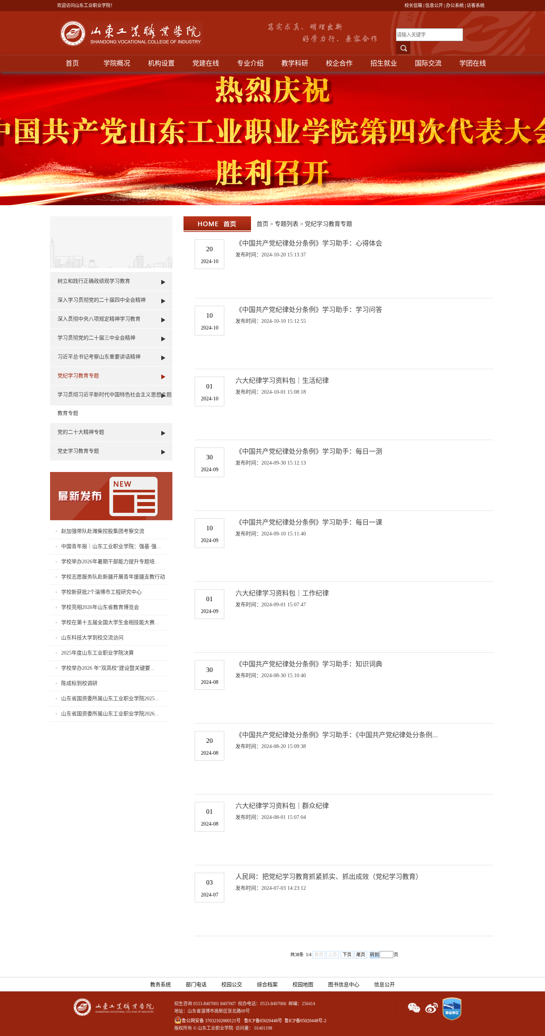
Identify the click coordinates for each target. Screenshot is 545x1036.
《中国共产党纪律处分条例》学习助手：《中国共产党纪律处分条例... (336, 735)
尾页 (360, 954)
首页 (72, 63)
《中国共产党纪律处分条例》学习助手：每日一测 (308, 451)
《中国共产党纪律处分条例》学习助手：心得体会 (308, 243)
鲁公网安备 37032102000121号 (211, 1020)
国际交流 (428, 63)
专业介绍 (250, 63)
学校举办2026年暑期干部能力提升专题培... (110, 561)
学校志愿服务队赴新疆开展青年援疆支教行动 (113, 577)
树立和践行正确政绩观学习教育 (93, 281)
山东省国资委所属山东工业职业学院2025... (110, 698)
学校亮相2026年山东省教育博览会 (100, 607)
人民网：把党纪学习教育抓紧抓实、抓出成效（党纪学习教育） (328, 877)
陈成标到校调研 (79, 683)
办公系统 (455, 5)
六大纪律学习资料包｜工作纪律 (282, 593)
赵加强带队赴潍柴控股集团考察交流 (102, 531)
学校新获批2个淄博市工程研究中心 (101, 592)
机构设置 (161, 63)
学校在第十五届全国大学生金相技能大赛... (110, 622)
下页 (347, 954)
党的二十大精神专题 (80, 432)
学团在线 (472, 63)
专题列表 (286, 224)
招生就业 (383, 63)
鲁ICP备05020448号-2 (305, 1020)
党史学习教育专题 (78, 451)
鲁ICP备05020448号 (263, 1020)
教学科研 (294, 63)
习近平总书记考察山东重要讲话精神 (99, 357)
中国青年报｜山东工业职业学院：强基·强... (111, 546)
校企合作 (339, 63)
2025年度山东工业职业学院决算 (97, 653)
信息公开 (434, 5)
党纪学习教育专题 (78, 375)
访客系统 (476, 5)
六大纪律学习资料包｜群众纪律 (282, 806)
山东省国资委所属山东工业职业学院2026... (110, 714)
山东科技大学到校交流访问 (92, 637)
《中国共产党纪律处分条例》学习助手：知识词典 (308, 664)
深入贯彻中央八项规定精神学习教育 (99, 319)
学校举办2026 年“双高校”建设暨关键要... (108, 668)
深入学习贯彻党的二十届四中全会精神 (101, 300)
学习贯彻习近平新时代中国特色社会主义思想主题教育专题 (114, 404)
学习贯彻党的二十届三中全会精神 (96, 338)
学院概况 (116, 63)
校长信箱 (413, 5)
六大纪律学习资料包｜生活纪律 (282, 380)
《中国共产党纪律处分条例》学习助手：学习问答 (308, 310)
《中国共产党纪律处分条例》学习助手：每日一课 (308, 522)
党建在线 (205, 63)
